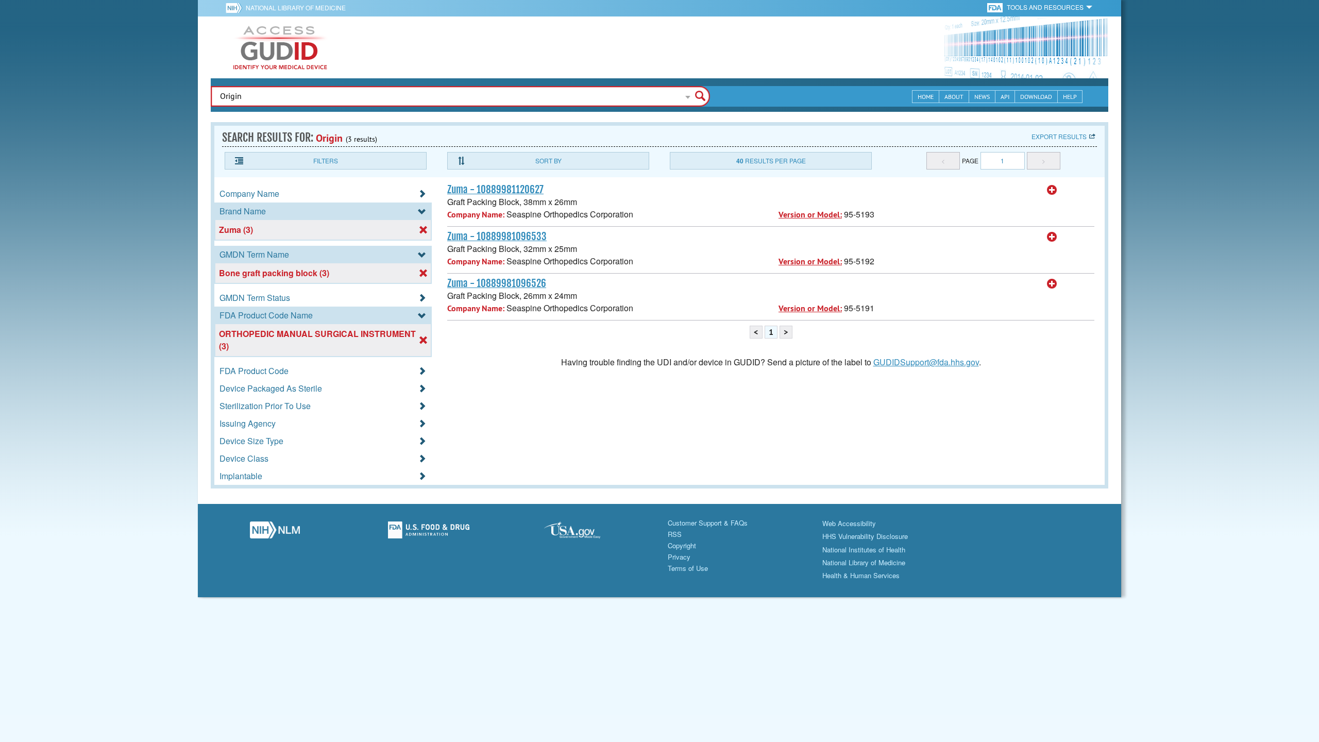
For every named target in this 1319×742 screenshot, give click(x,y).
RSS (675, 534)
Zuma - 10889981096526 (496, 283)
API (1005, 96)
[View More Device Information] (1052, 190)
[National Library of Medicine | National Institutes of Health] (275, 532)
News (982, 96)
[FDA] (995, 7)
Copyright (682, 545)
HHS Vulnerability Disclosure (865, 536)
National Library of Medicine (296, 7)
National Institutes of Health (863, 549)
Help (1070, 96)
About (953, 96)
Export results (1059, 136)
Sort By (548, 160)
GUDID (280, 47)
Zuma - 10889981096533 (497, 236)
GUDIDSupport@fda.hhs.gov (926, 362)
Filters (325, 160)
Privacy (679, 557)
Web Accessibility (849, 523)
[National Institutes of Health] (236, 8)
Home (926, 96)
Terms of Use (688, 568)
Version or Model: (810, 214)
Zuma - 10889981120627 (495, 189)
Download (1036, 96)
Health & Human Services (861, 575)
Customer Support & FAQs (708, 523)
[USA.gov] (582, 532)
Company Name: (475, 214)
